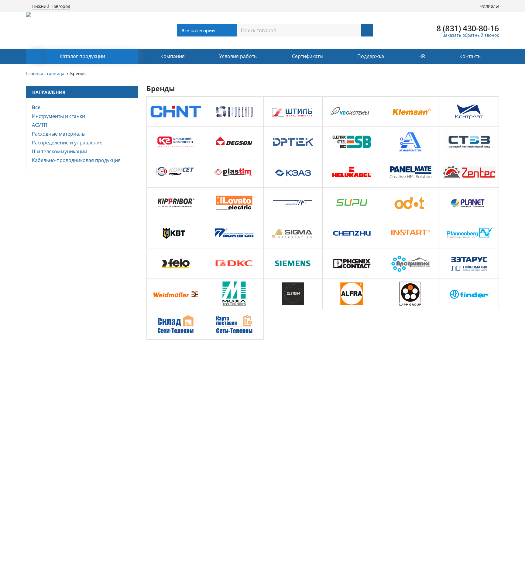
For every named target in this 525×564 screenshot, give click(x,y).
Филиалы (489, 6)
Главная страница (45, 73)
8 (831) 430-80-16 (467, 28)
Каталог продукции (82, 56)
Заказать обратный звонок (471, 35)
